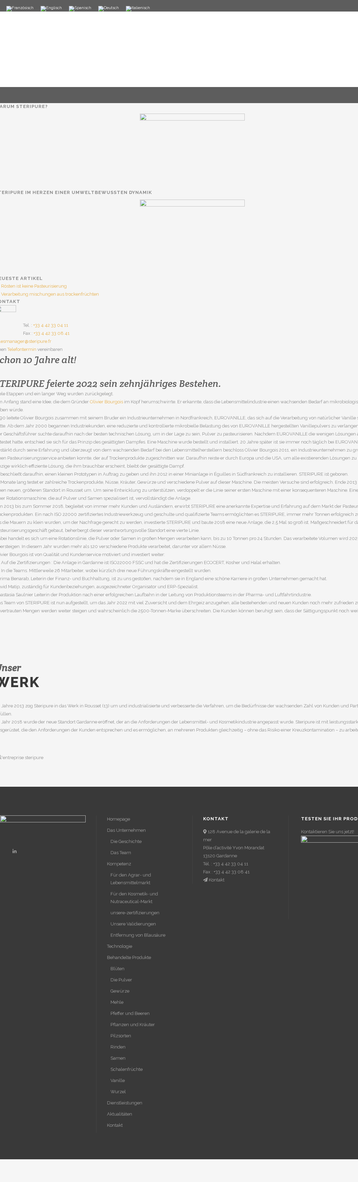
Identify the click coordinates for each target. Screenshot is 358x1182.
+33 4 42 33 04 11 (50, 325)
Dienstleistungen (124, 1102)
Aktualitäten (119, 1114)
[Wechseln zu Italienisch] (137, 9)
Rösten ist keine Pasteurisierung (34, 286)
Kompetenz (119, 863)
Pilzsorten (120, 1035)
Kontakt (115, 1125)
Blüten (117, 968)
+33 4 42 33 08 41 (52, 333)
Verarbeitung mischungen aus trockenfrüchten (50, 294)
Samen (118, 1058)
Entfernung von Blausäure (137, 935)
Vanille (117, 1080)
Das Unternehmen (126, 830)
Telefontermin (21, 349)
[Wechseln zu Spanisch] (80, 9)
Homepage (118, 819)
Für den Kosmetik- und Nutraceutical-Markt (134, 897)
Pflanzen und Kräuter (132, 1024)
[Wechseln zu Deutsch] (108, 9)
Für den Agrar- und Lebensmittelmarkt (130, 878)
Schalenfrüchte (126, 1069)
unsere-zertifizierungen (134, 912)
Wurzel (118, 1091)
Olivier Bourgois (106, 401)
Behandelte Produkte (129, 957)
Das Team (120, 852)
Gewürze (119, 991)
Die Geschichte (126, 841)
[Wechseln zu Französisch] (20, 9)
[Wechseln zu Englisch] (51, 9)
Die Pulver (121, 979)
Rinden (118, 1047)
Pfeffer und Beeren (130, 1013)
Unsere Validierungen (133, 924)
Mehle (116, 1002)
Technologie (119, 946)
